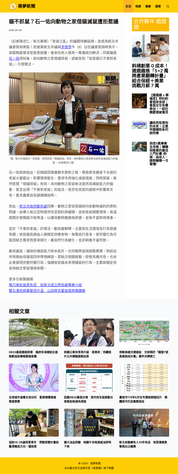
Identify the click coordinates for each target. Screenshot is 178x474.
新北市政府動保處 (33, 206)
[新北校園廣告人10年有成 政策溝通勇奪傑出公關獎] (144, 423)
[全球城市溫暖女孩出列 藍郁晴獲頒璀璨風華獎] (34, 378)
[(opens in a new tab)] (150, 48)
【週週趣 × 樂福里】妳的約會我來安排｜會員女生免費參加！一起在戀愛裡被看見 (159, 103)
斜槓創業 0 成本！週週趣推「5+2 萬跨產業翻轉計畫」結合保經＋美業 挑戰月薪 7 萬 (150, 75)
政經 (138, 6)
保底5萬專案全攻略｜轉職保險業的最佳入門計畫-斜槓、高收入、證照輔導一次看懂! (158, 154)
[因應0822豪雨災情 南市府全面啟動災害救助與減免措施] (89, 378)
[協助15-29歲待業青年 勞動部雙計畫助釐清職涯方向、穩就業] (34, 423)
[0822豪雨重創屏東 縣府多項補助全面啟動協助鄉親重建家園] (34, 333)
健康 (148, 6)
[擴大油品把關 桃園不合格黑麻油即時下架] (89, 423)
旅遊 (158, 6)
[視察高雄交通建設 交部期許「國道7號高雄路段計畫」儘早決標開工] (144, 333)
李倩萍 (66, 47)
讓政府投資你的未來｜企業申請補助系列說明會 (158, 128)
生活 (128, 6)
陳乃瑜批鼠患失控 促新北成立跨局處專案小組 (45, 285)
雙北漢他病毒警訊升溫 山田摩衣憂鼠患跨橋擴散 (47, 291)
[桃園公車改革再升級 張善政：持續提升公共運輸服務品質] (89, 333)
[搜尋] (168, 6)
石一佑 (14, 58)
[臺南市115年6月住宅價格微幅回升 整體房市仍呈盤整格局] (144, 378)
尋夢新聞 (26, 6)
